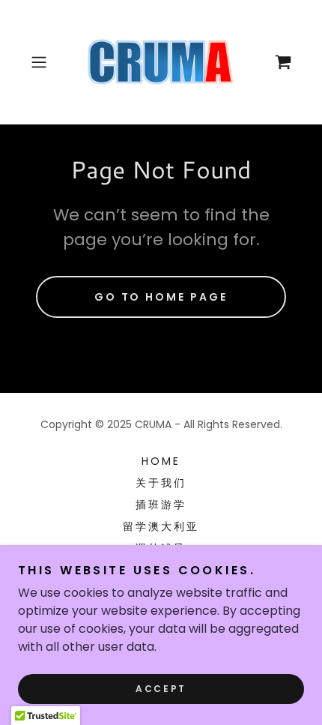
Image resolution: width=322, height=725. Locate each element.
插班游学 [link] (161, 504)
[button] (44, 62)
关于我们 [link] (161, 482)
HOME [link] (161, 461)
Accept (161, 688)
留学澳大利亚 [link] (161, 526)
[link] (161, 62)
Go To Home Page (161, 296)
